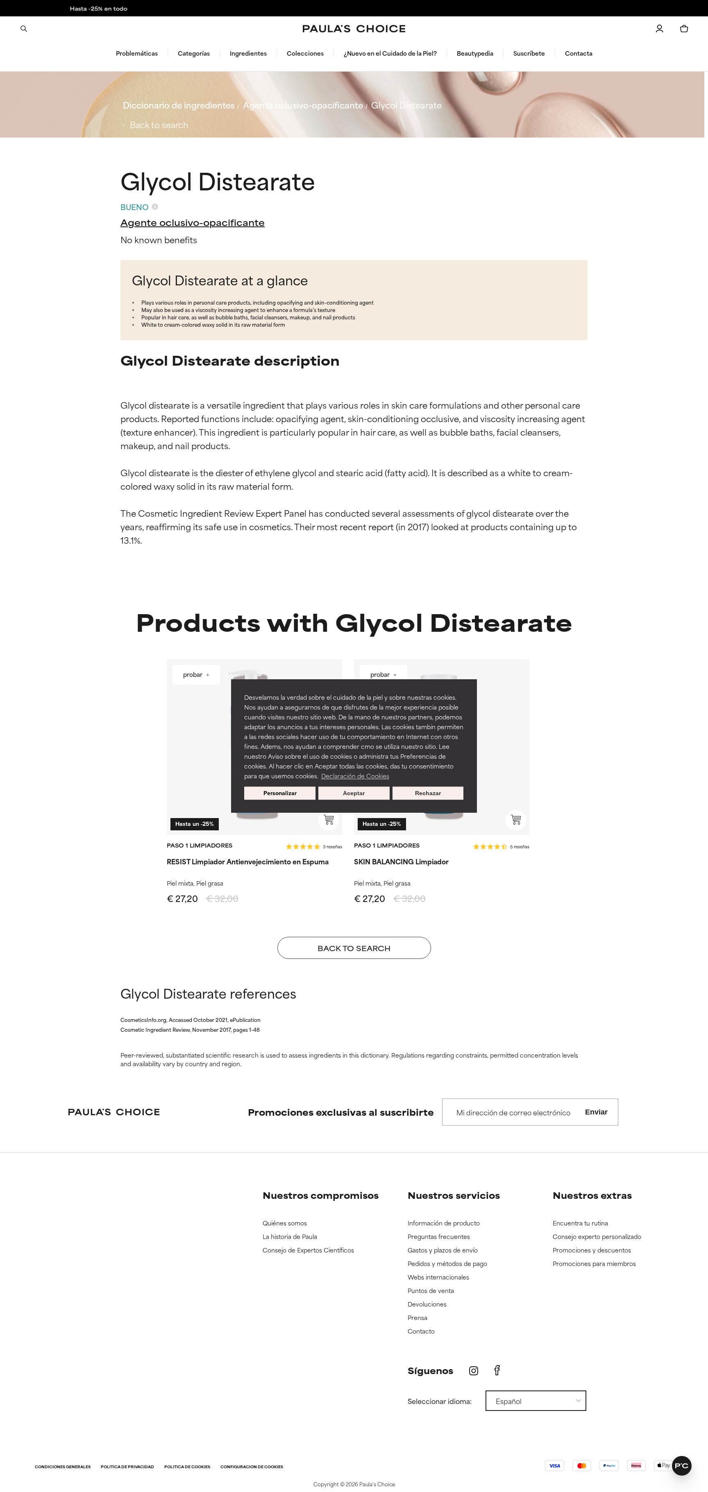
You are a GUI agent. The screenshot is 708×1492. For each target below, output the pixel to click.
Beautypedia (475, 53)
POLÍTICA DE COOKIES (187, 1467)
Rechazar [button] (428, 793)
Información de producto (444, 1223)
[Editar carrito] (684, 29)
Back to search (159, 124)
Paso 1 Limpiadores (199, 845)
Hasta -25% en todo (354, 8)
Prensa (417, 1318)
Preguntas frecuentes (439, 1237)
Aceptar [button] (354, 793)
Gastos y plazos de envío (443, 1250)
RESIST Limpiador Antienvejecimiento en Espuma (248, 861)
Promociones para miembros (594, 1264)
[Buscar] (24, 29)
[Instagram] (473, 1370)
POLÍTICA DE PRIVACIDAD (127, 1467)
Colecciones (305, 53)
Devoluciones (427, 1304)
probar (193, 675)
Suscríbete (529, 53)
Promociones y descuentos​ (592, 1250)
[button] (682, 1466)
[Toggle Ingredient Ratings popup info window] (155, 206)
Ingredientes (248, 53)
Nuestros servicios (454, 1195)
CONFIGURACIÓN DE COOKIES (251, 1467)
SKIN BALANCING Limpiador (401, 861)
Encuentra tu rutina (580, 1223)
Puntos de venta (431, 1291)
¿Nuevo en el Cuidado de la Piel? (390, 53)
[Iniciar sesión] (660, 29)
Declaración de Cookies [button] (355, 775)
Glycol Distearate (406, 104)
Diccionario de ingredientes (179, 104)
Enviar (596, 1112)
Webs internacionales (438, 1277)
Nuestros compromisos (321, 1195)
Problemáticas (137, 53)
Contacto (421, 1331)
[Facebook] (497, 1370)
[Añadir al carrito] (328, 820)
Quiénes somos (285, 1223)
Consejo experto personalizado (597, 1237)
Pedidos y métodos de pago (447, 1264)
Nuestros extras (592, 1195)
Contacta (578, 53)
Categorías (194, 53)
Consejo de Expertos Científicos (308, 1250)
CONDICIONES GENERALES (63, 1467)
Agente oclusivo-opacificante (303, 104)
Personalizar (280, 793)
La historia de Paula (290, 1237)
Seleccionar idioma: (440, 1400)
